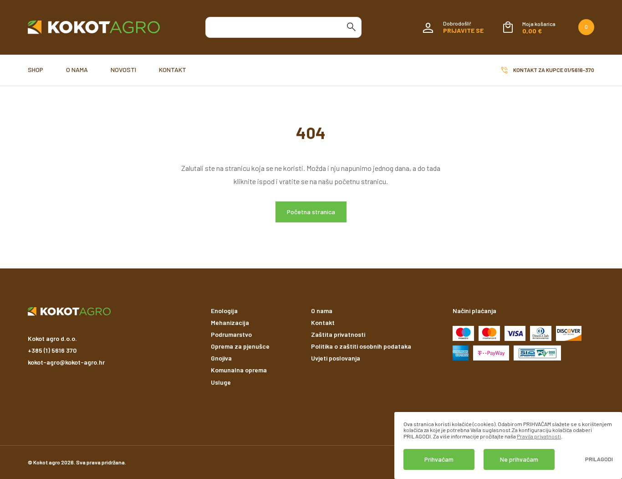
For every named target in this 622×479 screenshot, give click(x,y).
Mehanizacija (230, 322)
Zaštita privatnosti (338, 334)
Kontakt (172, 69)
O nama (77, 69)
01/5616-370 (579, 70)
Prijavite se (463, 30)
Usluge (221, 382)
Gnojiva (221, 358)
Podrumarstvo (231, 334)
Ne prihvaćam (519, 459)
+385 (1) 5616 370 (52, 350)
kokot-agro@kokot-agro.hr (66, 362)
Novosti (123, 69)
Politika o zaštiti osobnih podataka (361, 346)
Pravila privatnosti (539, 436)
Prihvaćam (439, 459)
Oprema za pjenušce (240, 346)
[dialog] (508, 445)
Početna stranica (311, 212)
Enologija (224, 310)
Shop (35, 69)
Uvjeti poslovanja (335, 358)
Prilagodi (599, 459)
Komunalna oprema (239, 370)
